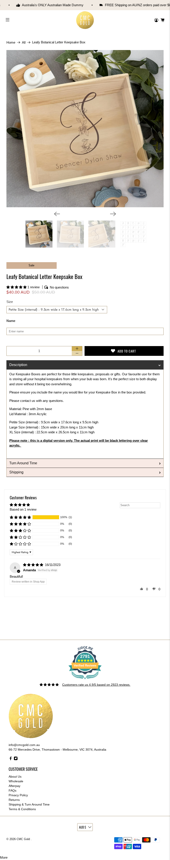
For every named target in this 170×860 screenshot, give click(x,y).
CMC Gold (24, 839)
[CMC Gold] (85, 20)
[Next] (113, 214)
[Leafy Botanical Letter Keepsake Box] (85, 128)
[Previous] (57, 214)
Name (10, 321)
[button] (16, 287)
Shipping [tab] (16, 472)
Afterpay (14, 786)
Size (9, 302)
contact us (27, 401)
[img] (33, 565)
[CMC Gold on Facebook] (11, 759)
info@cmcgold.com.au (24, 745)
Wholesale (16, 781)
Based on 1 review (23, 509)
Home (10, 42)
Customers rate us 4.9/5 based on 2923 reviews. (96, 684)
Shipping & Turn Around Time (29, 804)
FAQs (12, 790)
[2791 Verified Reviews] (85, 680)
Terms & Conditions (22, 809)
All (23, 42)
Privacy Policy (18, 795)
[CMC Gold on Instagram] (16, 759)
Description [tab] (18, 365)
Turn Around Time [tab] (23, 463)
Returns (14, 800)
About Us (15, 776)
